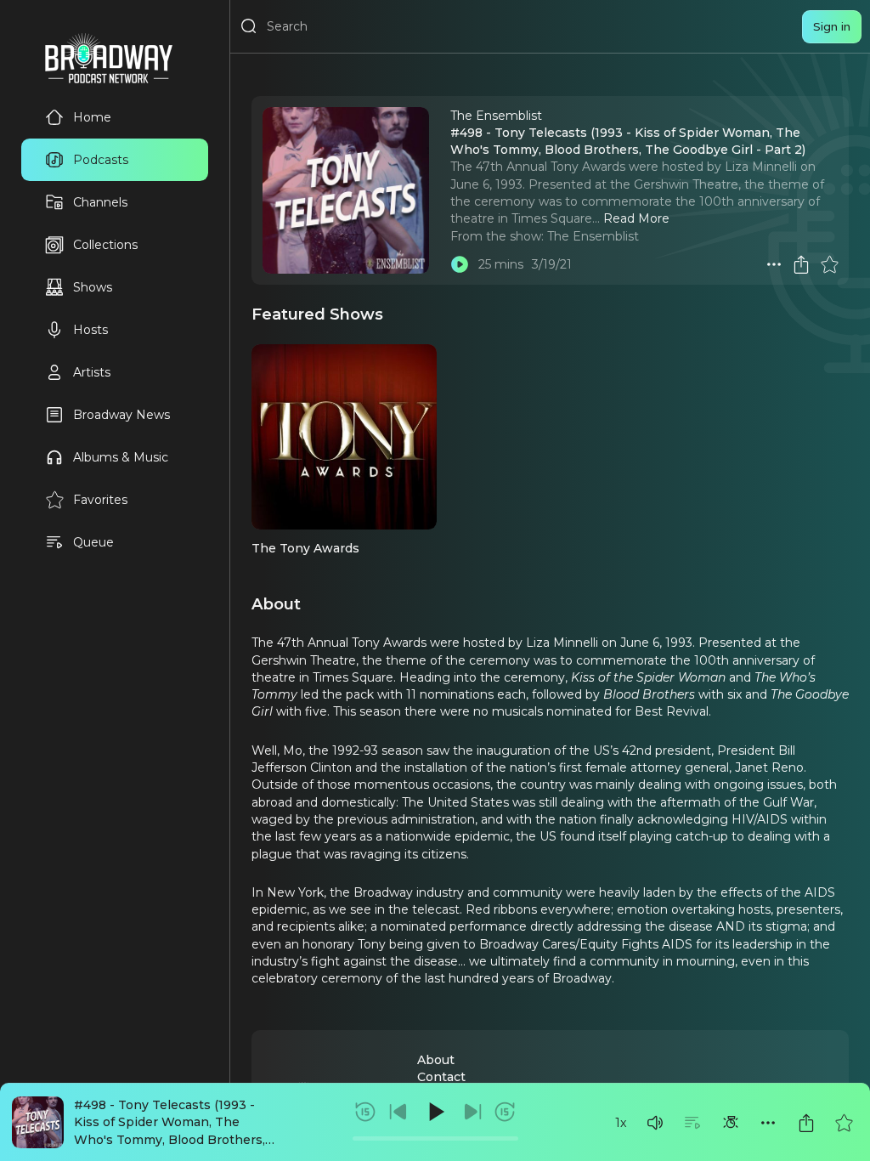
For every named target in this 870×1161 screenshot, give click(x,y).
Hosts (90, 329)
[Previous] (398, 1112)
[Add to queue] (692, 1122)
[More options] (768, 1122)
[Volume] (655, 1122)
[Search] (249, 26)
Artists (91, 372)
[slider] (435, 1138)
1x (620, 1122)
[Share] (806, 1122)
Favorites (100, 499)
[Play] (435, 1112)
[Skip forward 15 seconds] (505, 1112)
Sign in (831, 26)
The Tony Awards (305, 548)
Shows (92, 287)
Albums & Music (120, 457)
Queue (93, 542)
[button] (655, 1122)
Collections (105, 244)
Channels (100, 202)
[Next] (472, 1112)
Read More (636, 218)
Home (92, 117)
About (436, 1060)
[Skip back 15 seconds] (365, 1112)
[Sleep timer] (730, 1122)
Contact (441, 1077)
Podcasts (100, 159)
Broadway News (121, 414)
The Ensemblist (593, 236)
